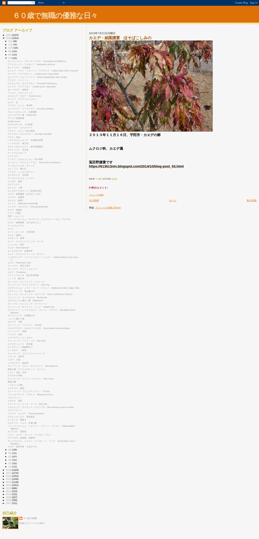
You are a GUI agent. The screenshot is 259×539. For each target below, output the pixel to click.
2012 (9, 488)
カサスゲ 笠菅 (15, 322)
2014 (9, 482)
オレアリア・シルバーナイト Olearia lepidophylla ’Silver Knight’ (37, 77)
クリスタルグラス (17, 225)
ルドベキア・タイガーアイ (21, 127)
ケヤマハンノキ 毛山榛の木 (21, 291)
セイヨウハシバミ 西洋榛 (20, 344)
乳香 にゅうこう (16, 216)
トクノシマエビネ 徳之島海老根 (23, 275)
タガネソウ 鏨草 (16, 238)
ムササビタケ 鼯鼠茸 (18, 363)
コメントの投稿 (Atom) (108, 207)
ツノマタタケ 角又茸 (18, 143)
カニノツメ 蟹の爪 (17, 169)
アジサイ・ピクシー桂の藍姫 (21, 131)
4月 (10, 456)
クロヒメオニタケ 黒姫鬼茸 (21, 417)
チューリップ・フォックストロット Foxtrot (29, 391)
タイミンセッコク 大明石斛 (21, 232)
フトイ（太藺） (15, 213)
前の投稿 (252, 200)
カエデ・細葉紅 (15, 210)
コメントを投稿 (96, 195)
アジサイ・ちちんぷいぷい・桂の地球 (25, 159)
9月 (10, 51)
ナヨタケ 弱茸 (15, 401)
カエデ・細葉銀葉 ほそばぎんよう (24, 222)
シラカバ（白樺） (16, 385)
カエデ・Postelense (18, 272)
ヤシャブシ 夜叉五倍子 (19, 266)
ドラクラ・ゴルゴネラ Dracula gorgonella (28, 206)
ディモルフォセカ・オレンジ (22, 165)
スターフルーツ (15, 410)
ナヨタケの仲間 (15, 375)
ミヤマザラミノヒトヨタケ (21, 338)
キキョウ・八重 (15, 188)
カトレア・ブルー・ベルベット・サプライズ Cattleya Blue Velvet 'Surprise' (43, 71)
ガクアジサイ (15, 184)
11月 (10, 44)
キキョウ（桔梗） (16, 200)
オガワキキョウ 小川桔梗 (20, 124)
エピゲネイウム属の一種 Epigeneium (25, 300)
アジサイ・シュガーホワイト (22, 172)
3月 (10, 460)
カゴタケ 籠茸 (15, 181)
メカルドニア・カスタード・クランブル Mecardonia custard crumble (41, 407)
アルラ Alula (14, 137)
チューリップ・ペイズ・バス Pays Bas (27, 341)
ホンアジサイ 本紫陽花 (19, 67)
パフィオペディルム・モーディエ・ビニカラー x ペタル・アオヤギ (40, 219)
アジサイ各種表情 (16, 118)
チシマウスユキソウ (17, 153)
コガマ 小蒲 (14, 360)
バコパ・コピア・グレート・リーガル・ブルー (30, 435)
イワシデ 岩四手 (16, 356)
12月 (10, 41)
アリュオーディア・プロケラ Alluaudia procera (30, 394)
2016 (9, 476)
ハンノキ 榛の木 (16, 278)
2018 (9, 470)
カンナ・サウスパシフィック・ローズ (26, 241)
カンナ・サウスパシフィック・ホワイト (27, 254)
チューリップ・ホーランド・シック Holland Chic (31, 307)
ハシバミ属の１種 (16, 319)
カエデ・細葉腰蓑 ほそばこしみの (24, 194)
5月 (10, 453)
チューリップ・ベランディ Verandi (25, 325)
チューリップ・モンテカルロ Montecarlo (27, 297)
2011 (9, 491)
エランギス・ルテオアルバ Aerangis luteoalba (30, 134)
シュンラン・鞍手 (17, 244)
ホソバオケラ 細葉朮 (18, 90)
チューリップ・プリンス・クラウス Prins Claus (31, 379)
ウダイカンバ (15, 398)
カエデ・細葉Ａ (15, 235)
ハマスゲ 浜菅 (15, 334)
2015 (9, 479)
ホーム (172, 200)
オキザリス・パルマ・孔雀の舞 (23, 423)
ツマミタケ (14, 156)
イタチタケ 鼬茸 (16, 388)
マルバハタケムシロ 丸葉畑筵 (22, 112)
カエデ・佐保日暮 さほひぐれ (22, 446)
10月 (10, 48)
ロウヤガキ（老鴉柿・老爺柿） (22, 438)
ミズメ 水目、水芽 (17, 372)
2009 (9, 497)
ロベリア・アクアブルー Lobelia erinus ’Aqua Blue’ (32, 86)
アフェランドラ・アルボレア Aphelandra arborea (31, 64)
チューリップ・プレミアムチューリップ (26, 353)
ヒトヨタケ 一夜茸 (17, 350)
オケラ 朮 (13, 102)
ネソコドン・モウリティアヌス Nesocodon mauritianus (34, 162)
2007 (9, 503)
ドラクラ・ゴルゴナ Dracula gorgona (26, 413)
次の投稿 (94, 200)
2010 (9, 494)
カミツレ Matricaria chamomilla (23, 203)
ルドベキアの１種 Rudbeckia (22, 115)
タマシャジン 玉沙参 (18, 150)
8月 (10, 55)
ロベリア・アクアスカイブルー (23, 99)
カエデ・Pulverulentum (19, 248)
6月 (10, 450)
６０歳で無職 (30, 518)
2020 (9, 35)
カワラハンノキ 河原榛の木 (21, 315)
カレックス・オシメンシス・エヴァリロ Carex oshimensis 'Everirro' (40, 294)
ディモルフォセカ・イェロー (22, 178)
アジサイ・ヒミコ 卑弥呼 (20, 105)
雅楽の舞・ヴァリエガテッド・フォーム (26, 369)
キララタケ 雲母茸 (17, 431)
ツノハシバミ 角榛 (17, 331)
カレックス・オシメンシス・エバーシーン (28, 304)
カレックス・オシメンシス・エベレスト (26, 282)
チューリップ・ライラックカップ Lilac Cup (28, 285)
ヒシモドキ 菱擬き (17, 420)
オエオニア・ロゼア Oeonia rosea (24, 96)
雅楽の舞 (13, 382)
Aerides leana (15, 121)
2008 (9, 500)
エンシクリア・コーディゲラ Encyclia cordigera (31, 108)
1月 (10, 467)
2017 (9, 473)
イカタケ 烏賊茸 (16, 197)
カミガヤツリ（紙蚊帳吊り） (21, 347)
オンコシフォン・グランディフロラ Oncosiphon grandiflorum (37, 61)
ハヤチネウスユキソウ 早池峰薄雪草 (25, 140)
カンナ (11, 229)
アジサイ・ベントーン (19, 80)
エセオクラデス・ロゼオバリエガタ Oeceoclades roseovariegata (39, 328)
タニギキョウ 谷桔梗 (18, 175)
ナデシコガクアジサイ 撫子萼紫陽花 (25, 146)
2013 (9, 485)
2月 (10, 463)
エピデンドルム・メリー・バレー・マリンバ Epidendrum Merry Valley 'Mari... (44, 288)
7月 (10, 58)
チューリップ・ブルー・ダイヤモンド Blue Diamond (33, 366)
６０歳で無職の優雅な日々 (55, 15)
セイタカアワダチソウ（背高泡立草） (25, 191)
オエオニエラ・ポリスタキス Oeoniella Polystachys (32, 83)
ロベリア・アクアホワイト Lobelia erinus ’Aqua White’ (33, 74)
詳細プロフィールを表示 (31, 523)
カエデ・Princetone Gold (20, 263)
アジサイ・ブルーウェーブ (21, 93)
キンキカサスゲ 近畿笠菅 (20, 251)
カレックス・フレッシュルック (23, 269)
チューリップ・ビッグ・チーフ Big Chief (27, 404)
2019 (9, 38)
